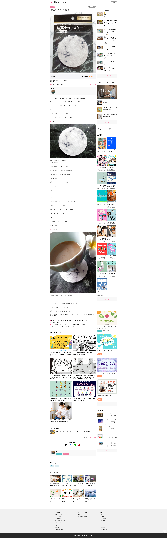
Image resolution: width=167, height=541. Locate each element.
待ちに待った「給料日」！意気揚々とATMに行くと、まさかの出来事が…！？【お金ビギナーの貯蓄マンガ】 (61, 377)
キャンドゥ (53, 6)
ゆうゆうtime (103, 527)
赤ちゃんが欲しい (104, 529)
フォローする (59, 453)
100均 (52, 465)
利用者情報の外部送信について (60, 520)
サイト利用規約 (58, 518)
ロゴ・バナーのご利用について (60, 516)
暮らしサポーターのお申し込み (83, 516)
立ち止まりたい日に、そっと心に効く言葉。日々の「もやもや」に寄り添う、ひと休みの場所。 (61, 354)
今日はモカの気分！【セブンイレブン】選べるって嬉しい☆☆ (64, 326)
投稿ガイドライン (58, 522)
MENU (114, 2)
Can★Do (57, 465)
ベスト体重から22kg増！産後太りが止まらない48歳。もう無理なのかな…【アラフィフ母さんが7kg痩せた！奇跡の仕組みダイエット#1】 (84, 377)
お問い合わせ (57, 525)
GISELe (102, 523)
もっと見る (107, 122)
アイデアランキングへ (107, 75)
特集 (101, 514)
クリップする (92, 6)
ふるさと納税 (103, 518)
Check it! (102, 516)
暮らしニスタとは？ (58, 514)
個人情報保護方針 (58, 529)
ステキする (93, 84)
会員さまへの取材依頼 (82, 514)
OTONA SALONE (104, 522)
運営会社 (57, 527)
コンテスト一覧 (107, 403)
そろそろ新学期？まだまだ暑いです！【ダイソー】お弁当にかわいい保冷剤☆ (68, 324)
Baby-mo (102, 525)
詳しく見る (66, 453)
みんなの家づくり (104, 520)
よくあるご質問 (58, 523)
